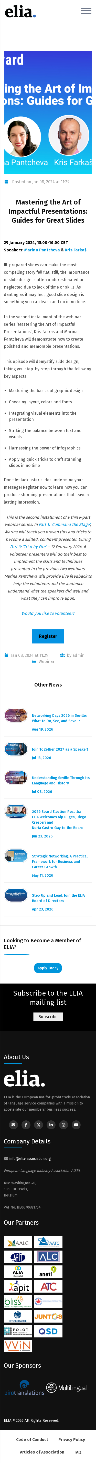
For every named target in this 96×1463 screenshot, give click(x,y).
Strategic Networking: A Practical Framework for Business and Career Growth (60, 861)
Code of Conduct (32, 1439)
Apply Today (48, 968)
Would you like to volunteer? (48, 613)
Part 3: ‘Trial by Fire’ (28, 546)
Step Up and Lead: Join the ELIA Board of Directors (58, 898)
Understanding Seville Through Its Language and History (61, 780)
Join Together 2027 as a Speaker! (60, 749)
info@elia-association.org (30, 1159)
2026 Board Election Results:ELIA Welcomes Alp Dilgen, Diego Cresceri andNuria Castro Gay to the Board (59, 820)
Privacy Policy (71, 1439)
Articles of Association (42, 1452)
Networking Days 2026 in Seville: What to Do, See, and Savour (59, 718)
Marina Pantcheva (42, 250)
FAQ (77, 1452)
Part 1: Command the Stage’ (64, 524)
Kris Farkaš (76, 250)
